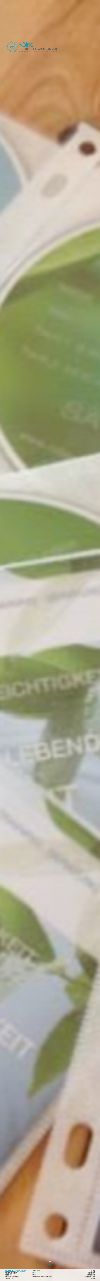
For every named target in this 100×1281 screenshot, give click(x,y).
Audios (34, 1273)
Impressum (91, 1275)
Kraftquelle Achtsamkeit (15, 1271)
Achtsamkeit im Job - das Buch (42, 1276)
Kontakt (91, 1273)
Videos (34, 1274)
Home (93, 1271)
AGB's (92, 1279)
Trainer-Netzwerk (12, 1277)
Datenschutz (90, 1277)
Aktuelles (9, 1279)
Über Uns (8, 1275)
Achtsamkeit (40, 1271)
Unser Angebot (11, 1273)
